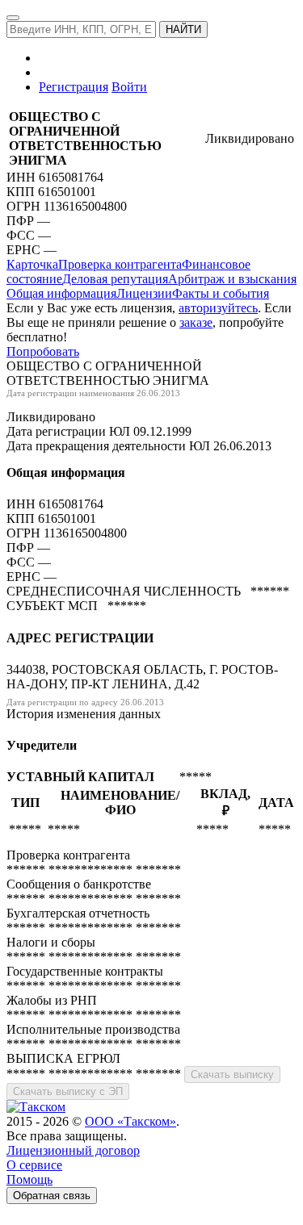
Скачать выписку (232, 1074)
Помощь (29, 1179)
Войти (129, 87)
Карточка (32, 264)
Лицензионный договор (73, 1150)
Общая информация (61, 293)
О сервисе (34, 1165)
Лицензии (144, 293)
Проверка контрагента (120, 264)
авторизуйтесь (218, 308)
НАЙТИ (183, 29)
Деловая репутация (115, 279)
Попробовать (42, 351)
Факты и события (220, 293)
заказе (196, 322)
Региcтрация (73, 87)
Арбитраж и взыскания (232, 279)
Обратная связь (51, 1195)
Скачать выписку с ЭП (68, 1091)
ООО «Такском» (130, 1121)
